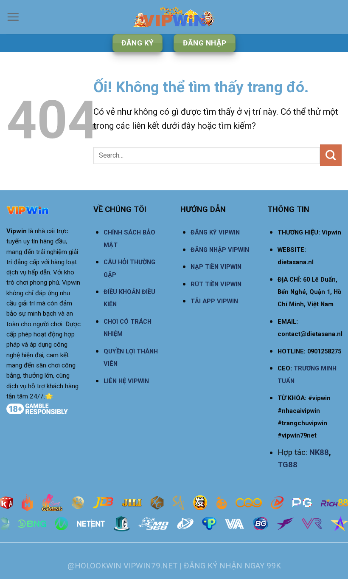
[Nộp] (331, 155)
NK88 (319, 452)
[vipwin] (174, 17)
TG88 (287, 464)
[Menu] (13, 17)
